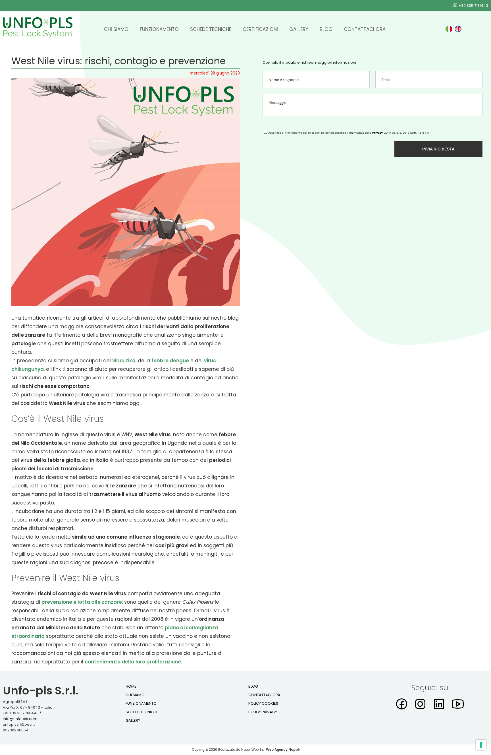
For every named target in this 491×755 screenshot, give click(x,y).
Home (131, 686)
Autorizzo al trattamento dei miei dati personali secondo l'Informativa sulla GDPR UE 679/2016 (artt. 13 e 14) (348, 133)
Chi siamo (116, 29)
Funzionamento (159, 29)
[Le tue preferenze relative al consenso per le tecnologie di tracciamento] (481, 745)
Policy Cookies (263, 703)
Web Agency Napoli (282, 749)
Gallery (298, 29)
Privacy (377, 133)
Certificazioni (260, 29)
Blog (326, 29)
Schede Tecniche (210, 29)
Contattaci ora (365, 29)
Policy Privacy (262, 712)
